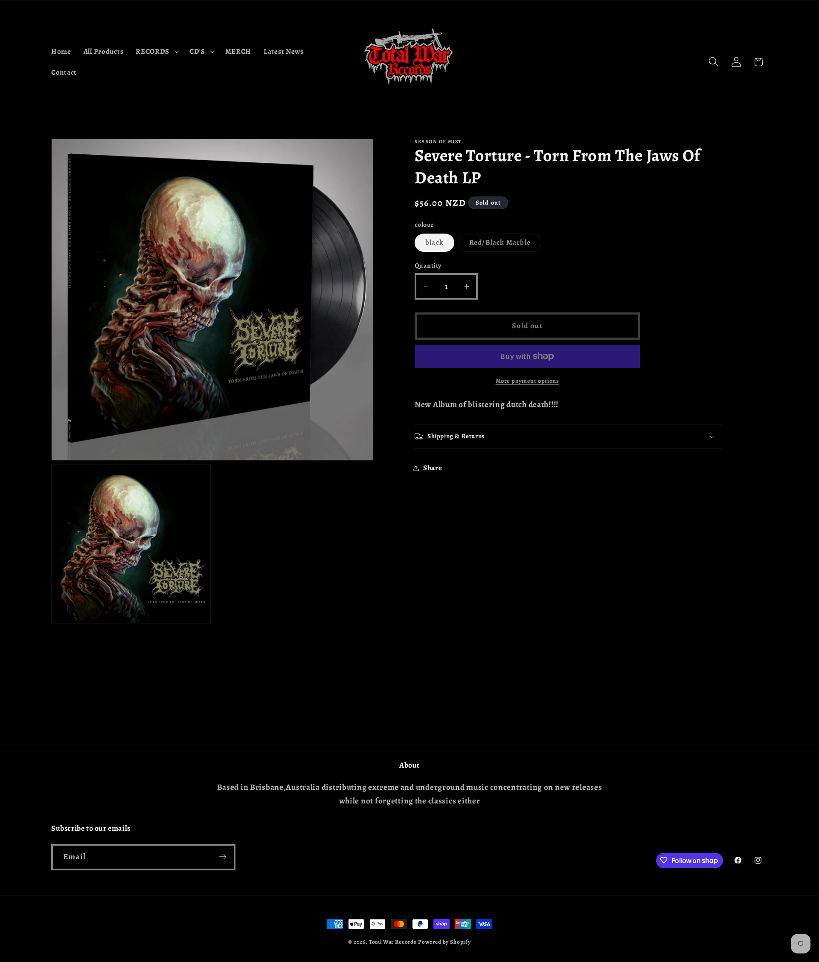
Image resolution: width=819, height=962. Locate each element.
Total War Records (392, 942)
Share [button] (432, 468)
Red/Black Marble (505, 244)
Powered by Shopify (444, 942)
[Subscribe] (222, 857)
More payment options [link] (527, 380)
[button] (156, 51)
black (439, 244)
